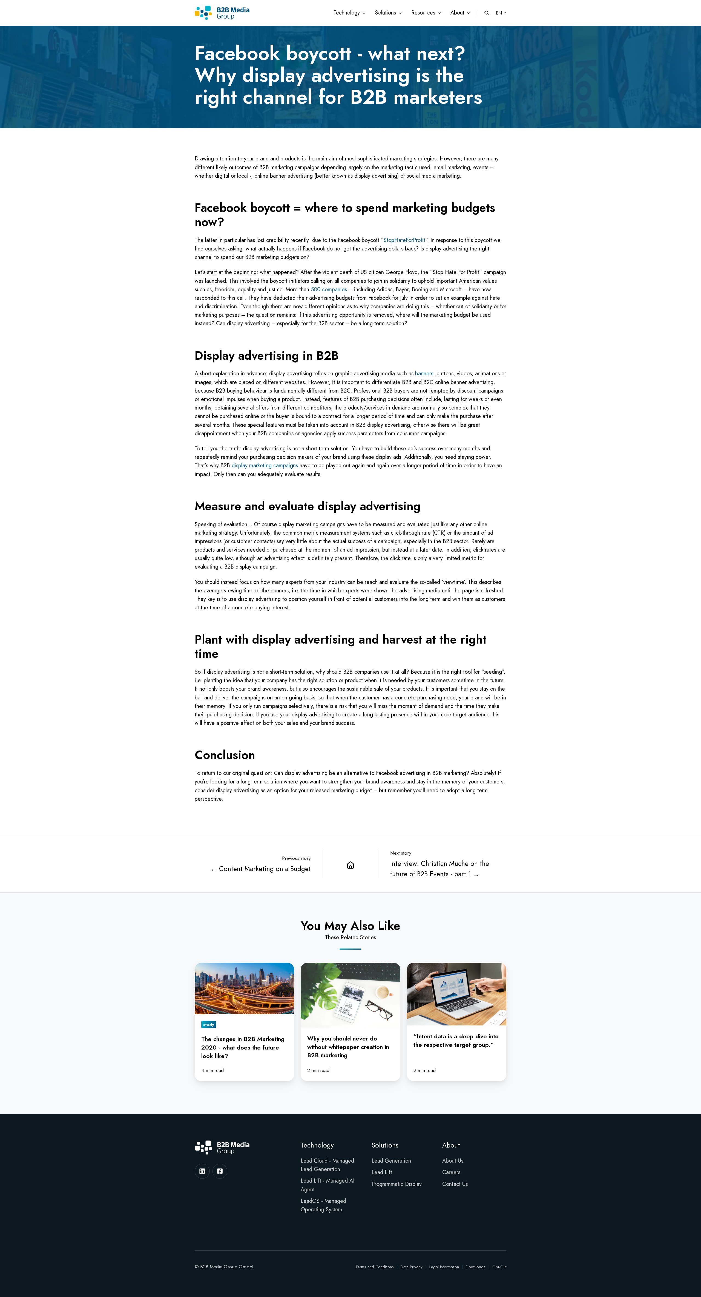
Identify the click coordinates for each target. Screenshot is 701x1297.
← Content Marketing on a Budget (261, 869)
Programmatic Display (397, 1184)
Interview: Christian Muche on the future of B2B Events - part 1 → (439, 869)
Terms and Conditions (374, 1267)
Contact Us (455, 1184)
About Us (452, 1161)
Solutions (385, 13)
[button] (486, 13)
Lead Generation (391, 1161)
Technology (347, 13)
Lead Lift (382, 1172)
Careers (451, 1172)
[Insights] (350, 864)
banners (424, 373)
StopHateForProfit (404, 240)
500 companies (329, 289)
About (457, 13)
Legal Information (444, 1267)
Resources (423, 13)
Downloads (475, 1267)
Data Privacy (412, 1267)
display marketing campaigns (265, 465)
